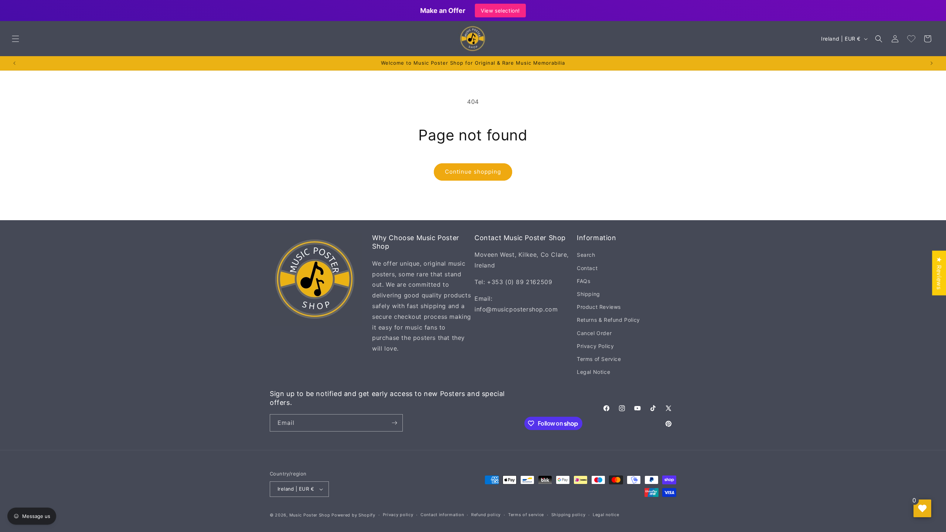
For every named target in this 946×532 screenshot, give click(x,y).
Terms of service (526, 514)
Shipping (588, 294)
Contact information (442, 514)
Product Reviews (599, 307)
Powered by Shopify (353, 515)
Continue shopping (473, 171)
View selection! (500, 10)
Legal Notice (593, 372)
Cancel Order (594, 333)
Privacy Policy (595, 346)
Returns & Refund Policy (608, 320)
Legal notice (606, 514)
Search (586, 255)
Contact (587, 268)
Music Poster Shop (309, 515)
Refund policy (486, 514)
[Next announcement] (931, 63)
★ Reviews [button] (939, 272)
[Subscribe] (394, 423)
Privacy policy (398, 514)
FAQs (583, 281)
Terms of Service (599, 359)
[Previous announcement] (14, 63)
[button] (15, 39)
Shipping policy (568, 514)
